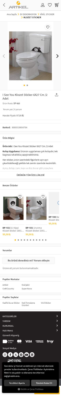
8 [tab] (36, 240)
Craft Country (8, 288)
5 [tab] (27, 240)
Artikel (5, 285)
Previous (4, 56)
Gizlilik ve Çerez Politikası (32, 389)
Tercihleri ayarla (17, 383)
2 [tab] (27, 85)
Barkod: (7, 127)
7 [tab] (33, 240)
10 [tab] (42, 240)
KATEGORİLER (9, 316)
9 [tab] (39, 240)
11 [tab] (45, 240)
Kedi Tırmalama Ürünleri (28, 304)
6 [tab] (30, 240)
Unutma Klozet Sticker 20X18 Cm (36, 229)
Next (57, 56)
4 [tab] (24, 240)
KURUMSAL (8, 325)
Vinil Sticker (46, 303)
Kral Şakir (26, 285)
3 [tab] (21, 240)
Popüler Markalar (11, 279)
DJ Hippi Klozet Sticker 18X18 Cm (13, 229)
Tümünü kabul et (44, 383)
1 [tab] (24, 85)
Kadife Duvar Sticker (11, 303)
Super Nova (27, 288)
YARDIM (6, 321)
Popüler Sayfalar (11, 297)
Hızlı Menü (8, 330)
